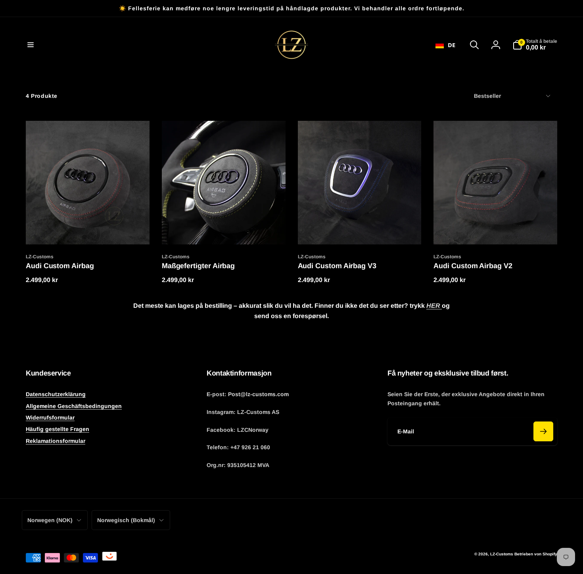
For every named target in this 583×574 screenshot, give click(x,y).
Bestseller (487, 96)
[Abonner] (543, 431)
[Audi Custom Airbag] (88, 229)
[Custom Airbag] (224, 229)
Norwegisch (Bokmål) (126, 520)
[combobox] (445, 44)
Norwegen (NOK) (50, 520)
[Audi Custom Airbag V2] (495, 229)
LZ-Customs (501, 554)
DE (451, 45)
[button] (30, 44)
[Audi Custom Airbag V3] (359, 229)
